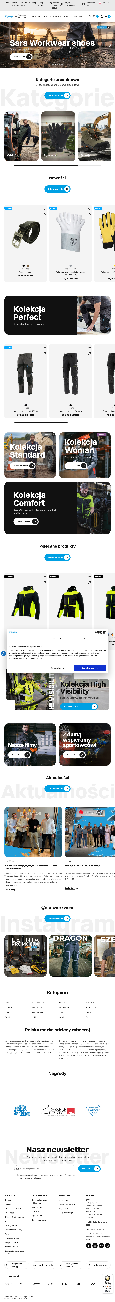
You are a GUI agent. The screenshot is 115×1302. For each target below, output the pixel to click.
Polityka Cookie (11, 1247)
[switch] (107, 1291)
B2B (46, 3)
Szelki (61, 1012)
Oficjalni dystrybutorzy (69, 4)
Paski (34, 1017)
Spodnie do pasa (38, 1003)
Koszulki (7, 1017)
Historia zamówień (67, 1204)
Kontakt (7, 3)
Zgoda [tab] (23, 639)
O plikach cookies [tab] (91, 639)
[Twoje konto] (102, 16)
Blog (50, 3)
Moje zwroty (64, 1208)
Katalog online (10, 1225)
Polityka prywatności (13, 1242)
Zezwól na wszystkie (90, 668)
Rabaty (33, 3)
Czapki (88, 1012)
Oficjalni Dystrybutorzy (14, 1217)
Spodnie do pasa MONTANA (26, 411)
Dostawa (35, 1211)
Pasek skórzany (25, 272)
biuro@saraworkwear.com (95, 1229)
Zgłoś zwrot (37, 1216)
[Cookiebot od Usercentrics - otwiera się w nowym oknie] (96, 632)
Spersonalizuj (56, 668)
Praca (6, 1234)
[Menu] (111, 1275)
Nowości (67, 16)
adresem (37, 1178)
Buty (87, 1017)
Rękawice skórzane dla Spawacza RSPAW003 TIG (70, 273)
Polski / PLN (106, 3)
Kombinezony (64, 1007)
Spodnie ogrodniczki (39, 1007)
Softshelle (8, 1007)
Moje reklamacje (66, 1213)
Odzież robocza (35, 16)
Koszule (61, 1017)
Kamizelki (62, 1003)
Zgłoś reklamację (39, 1220)
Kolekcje (47, 16)
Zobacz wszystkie (55, 95)
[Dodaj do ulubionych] (45, 209)
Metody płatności (39, 1207)
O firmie (7, 1200)
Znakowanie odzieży (25, 4)
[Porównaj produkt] (45, 214)
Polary (6, 1012)
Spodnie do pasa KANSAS (71, 411)
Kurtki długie (90, 1003)
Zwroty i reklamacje (15, 4)
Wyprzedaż (78, 16)
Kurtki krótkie (91, 1007)
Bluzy (6, 1003)
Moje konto (64, 1200)
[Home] (8, 16)
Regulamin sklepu (11, 1238)
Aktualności (9, 1213)
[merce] (24, 1298)
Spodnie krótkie (37, 1012)
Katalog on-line (40, 4)
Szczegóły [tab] (57, 639)
